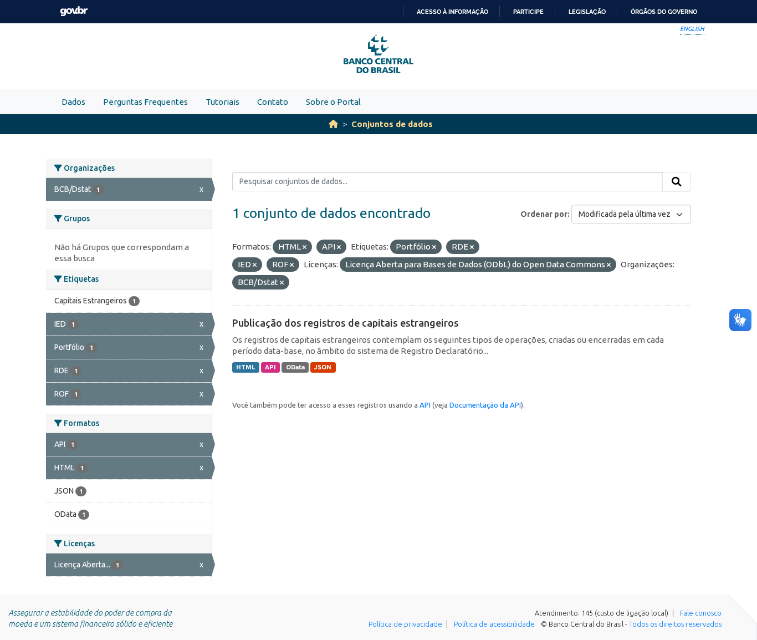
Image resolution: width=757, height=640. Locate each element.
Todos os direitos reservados (675, 624)
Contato (272, 101)
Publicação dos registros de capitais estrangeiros (345, 322)
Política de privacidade (405, 624)
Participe (528, 12)
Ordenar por (543, 214)
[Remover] (304, 247)
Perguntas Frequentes (145, 101)
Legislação (587, 12)
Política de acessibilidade (494, 624)
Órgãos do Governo (664, 12)
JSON (322, 367)
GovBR (74, 11)
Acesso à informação (452, 12)
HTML (245, 367)
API (270, 367)
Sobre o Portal (333, 101)
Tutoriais (222, 101)
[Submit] (676, 182)
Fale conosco (701, 613)
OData (295, 367)
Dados (73, 101)
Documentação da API (485, 405)
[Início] (333, 124)
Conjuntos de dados (392, 124)
